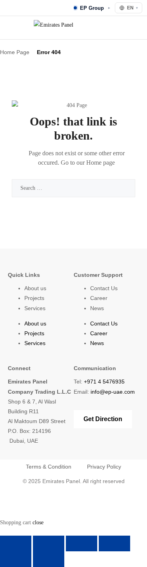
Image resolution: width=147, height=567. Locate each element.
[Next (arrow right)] (48, 559)
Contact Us (104, 288)
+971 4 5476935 (104, 381)
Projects (34, 298)
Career (98, 298)
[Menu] (10, 27)
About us (35, 288)
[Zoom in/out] (15, 543)
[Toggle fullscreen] (48, 543)
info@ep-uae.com (113, 392)
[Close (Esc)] (114, 543)
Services (34, 308)
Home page (100, 162)
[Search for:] (73, 188)
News (97, 308)
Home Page (14, 52)
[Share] (81, 543)
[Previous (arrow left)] (15, 559)
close (38, 522)
